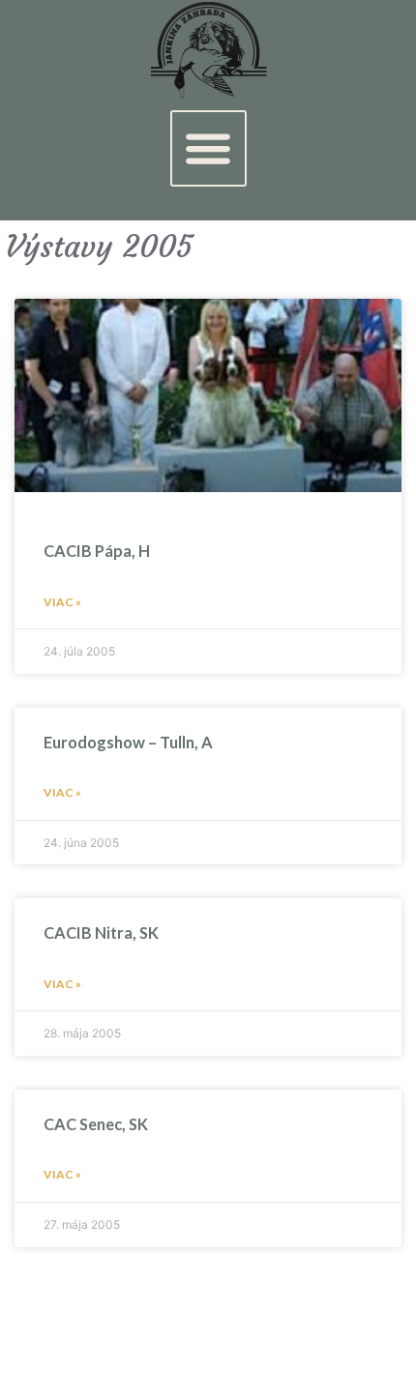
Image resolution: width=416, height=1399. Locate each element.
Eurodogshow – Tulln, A (128, 742)
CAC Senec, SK (96, 1124)
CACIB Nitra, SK (101, 932)
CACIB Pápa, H (97, 550)
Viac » (62, 602)
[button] (208, 148)
